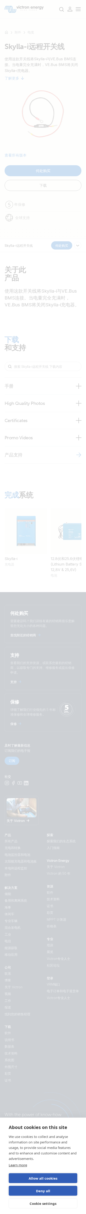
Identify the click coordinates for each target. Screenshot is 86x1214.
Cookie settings (43, 1203)
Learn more (18, 1165)
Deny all (43, 1191)
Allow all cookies (43, 1178)
